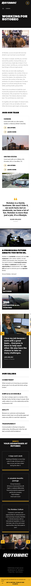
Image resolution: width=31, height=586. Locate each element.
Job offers (11, 128)
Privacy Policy (11, 572)
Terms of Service (19, 572)
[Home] (3, 8)
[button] (2, 333)
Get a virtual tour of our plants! (15, 583)
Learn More (11, 132)
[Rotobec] (9, 3)
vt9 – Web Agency (19, 570)
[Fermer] (29, 580)
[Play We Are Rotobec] (15, 238)
